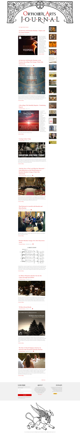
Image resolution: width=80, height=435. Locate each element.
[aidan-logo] (52, 44)
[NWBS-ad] (52, 105)
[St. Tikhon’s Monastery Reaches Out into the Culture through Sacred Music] (31, 288)
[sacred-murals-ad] (52, 128)
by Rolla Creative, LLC (51, 431)
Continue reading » (41, 54)
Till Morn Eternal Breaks (25, 307)
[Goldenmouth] (52, 142)
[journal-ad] (52, 113)
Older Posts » (44, 379)
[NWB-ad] (52, 97)
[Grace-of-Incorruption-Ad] (52, 59)
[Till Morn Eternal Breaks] (31, 322)
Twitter (45, 431)
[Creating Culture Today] (31, 149)
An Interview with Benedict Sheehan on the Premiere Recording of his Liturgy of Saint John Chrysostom (31, 62)
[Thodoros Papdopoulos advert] (52, 52)
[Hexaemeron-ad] (52, 74)
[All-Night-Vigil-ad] (52, 67)
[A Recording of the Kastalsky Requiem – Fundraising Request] (28, 120)
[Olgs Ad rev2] (52, 29)
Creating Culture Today (25, 139)
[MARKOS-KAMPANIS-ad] (52, 82)
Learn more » (40, 394)
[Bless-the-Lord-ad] (52, 90)
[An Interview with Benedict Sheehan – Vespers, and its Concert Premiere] (28, 45)
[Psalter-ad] (52, 120)
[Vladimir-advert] (52, 36)
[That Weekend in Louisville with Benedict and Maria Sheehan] (31, 221)
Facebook (42, 431)
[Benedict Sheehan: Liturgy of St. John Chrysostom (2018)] (31, 255)
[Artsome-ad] (52, 136)
